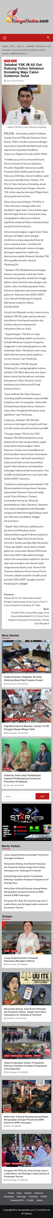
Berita (7, 670)
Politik (7, 61)
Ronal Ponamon (11, 684)
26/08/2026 (24, 964)
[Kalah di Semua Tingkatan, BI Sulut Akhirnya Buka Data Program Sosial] (26, 656)
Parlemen (33, 1196)
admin (8, 81)
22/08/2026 (24, 1072)
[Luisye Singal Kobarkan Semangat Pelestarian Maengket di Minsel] (26, 937)
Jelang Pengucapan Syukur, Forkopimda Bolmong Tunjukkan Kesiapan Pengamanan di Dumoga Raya (26, 879)
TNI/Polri (37, 1056)
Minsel (14, 951)
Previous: (25, 600)
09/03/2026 (20, 785)
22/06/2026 (24, 684)
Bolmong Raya (17, 1056)
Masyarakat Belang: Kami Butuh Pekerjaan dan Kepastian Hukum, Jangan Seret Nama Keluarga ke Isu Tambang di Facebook (25, 867)
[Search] (48, 37)
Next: (28, 616)
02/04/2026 (24, 733)
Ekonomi (38, 1192)
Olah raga (21, 1196)
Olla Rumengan (11, 964)
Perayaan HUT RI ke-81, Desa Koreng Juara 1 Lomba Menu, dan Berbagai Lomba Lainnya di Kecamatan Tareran (26, 904)
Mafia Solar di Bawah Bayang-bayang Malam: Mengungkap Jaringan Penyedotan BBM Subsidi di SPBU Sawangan (25, 891)
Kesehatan (9, 1196)
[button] (4, 37)
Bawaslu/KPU (17, 1200)
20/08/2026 (17, 1126)
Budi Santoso (10, 1018)
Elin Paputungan (11, 733)
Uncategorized (17, 1163)
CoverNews (41, 1209)
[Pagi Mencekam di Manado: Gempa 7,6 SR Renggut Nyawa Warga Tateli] (26, 706)
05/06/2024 (19, 81)
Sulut (14, 61)
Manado (15, 670)
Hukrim (7, 1002)
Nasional (23, 670)
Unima (39, 1200)
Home (11, 1192)
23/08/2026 (22, 1018)
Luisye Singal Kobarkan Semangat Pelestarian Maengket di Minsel (26, 856)
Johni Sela (9, 785)
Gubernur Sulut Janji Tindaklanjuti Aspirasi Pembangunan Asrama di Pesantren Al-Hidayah (22, 778)
